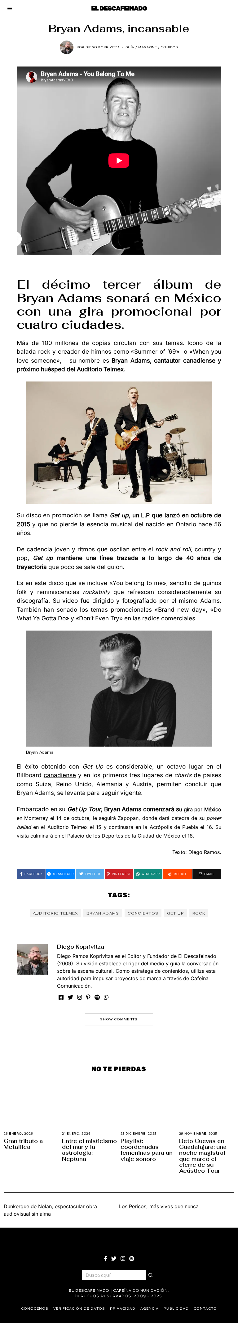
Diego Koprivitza (80, 946)
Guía (130, 47)
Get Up (175, 913)
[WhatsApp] (106, 997)
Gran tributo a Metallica (23, 1143)
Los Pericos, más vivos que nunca (159, 1206)
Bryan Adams (102, 913)
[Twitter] (70, 997)
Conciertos (143, 913)
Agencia (149, 1309)
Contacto (205, 1309)
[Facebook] (61, 997)
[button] (151, 1275)
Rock (198, 913)
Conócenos (34, 1309)
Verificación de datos (79, 1309)
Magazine (147, 47)
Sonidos (169, 47)
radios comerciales (168, 618)
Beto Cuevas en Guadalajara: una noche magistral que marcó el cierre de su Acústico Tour (203, 1155)
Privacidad (122, 1309)
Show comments (119, 1019)
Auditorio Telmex (55, 913)
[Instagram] (80, 997)
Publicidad (176, 1309)
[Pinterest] (88, 997)
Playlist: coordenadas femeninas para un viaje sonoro (147, 1149)
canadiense (60, 775)
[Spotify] (97, 997)
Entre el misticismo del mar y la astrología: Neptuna (89, 1149)
